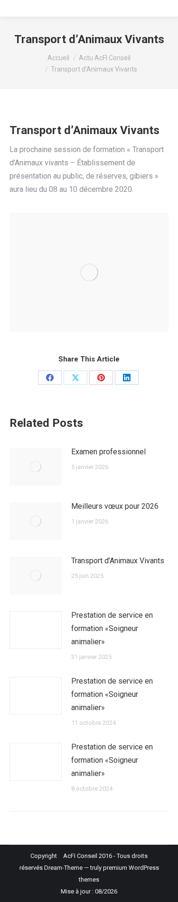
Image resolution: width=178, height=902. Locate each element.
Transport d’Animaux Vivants (117, 560)
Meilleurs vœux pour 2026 (115, 506)
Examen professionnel (108, 451)
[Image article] (35, 467)
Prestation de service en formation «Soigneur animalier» (112, 628)
